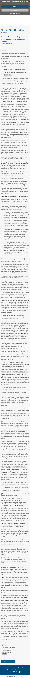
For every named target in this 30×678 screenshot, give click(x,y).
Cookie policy (10, 669)
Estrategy (21, 676)
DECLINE (15, 10)
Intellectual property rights (20, 667)
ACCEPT (15, 6)
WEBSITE (4, 654)
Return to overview (8, 662)
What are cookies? (15, 13)
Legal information (7, 667)
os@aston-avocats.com (7, 652)
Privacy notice (18, 669)
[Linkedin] (19, 671)
